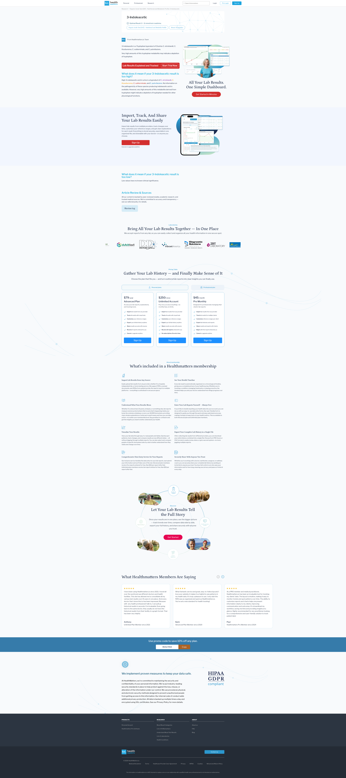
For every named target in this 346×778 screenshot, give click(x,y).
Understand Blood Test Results (166, 732)
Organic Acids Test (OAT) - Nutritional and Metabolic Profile (147, 27)
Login (215, 3)
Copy (184, 647)
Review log (130, 208)
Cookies (200, 764)
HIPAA (191, 764)
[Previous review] (218, 576)
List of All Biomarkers (163, 729)
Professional (138, 3)
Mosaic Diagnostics (177, 27)
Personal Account (127, 725)
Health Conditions (162, 740)
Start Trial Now (169, 65)
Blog (193, 732)
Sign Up (236, 3)
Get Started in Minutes (206, 94)
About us (195, 725)
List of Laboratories (163, 736)
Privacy (183, 764)
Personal (126, 3)
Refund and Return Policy (215, 764)
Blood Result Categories (164, 725)
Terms (147, 764)
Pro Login (225, 3)
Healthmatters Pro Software (131, 729)
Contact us (214, 752)
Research (151, 3)
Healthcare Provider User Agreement (165, 764)
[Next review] (222, 576)
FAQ (193, 729)
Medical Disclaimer (135, 764)
